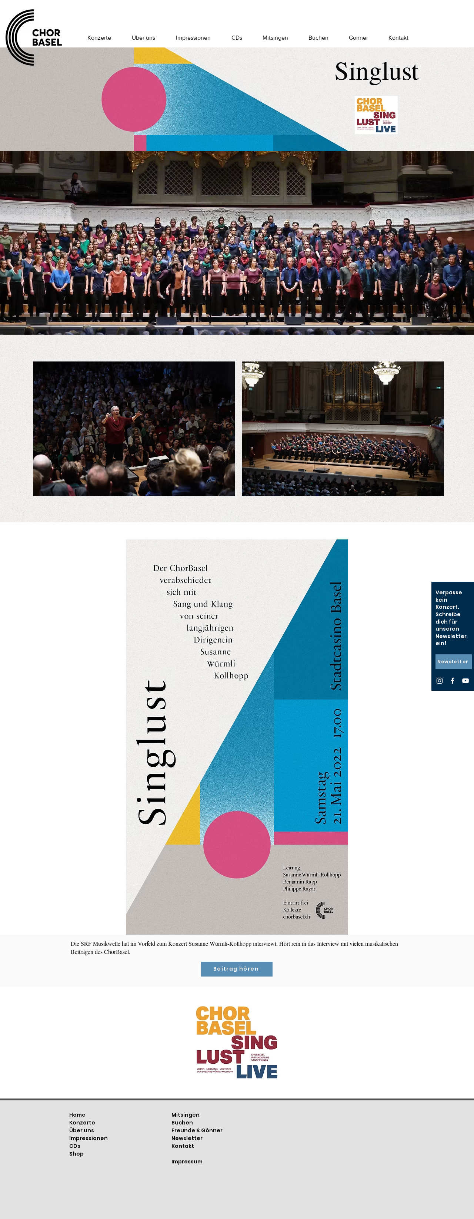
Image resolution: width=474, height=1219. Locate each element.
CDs (74, 1146)
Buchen (182, 1122)
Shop (76, 1153)
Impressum (187, 1161)
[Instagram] (439, 681)
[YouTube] (465, 681)
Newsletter (187, 1138)
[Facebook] (452, 681)
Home (77, 1115)
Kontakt (182, 1146)
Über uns (81, 1130)
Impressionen (88, 1138)
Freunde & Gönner (197, 1130)
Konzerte (82, 1122)
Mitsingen (185, 1115)
